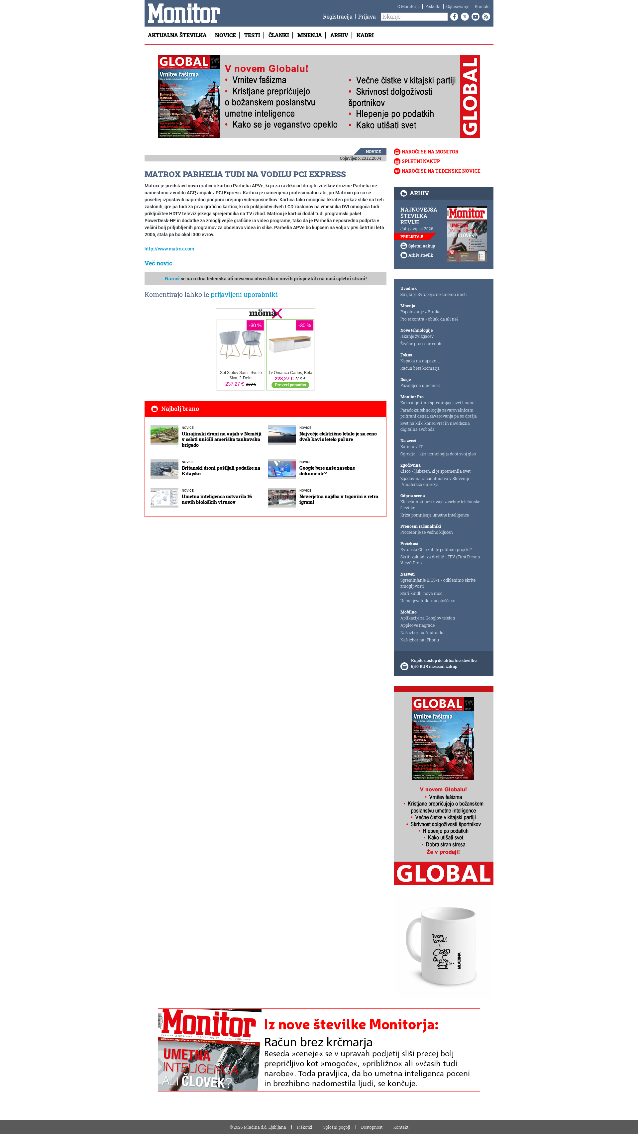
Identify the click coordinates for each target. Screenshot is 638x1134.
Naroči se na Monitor (430, 151)
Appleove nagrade (417, 625)
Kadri (365, 35)
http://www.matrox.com (169, 248)
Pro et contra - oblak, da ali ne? (429, 319)
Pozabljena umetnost (420, 385)
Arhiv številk (420, 255)
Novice (225, 35)
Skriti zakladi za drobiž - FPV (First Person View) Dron (440, 559)
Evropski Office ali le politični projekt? (436, 549)
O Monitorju (408, 6)
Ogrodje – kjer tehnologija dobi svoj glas (438, 453)
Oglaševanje (457, 6)
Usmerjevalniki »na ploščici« (427, 600)
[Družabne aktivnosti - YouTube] (474, 17)
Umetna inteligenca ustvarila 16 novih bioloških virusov (217, 499)
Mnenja (309, 35)
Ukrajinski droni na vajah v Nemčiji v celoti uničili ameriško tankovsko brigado (222, 439)
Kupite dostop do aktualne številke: (444, 660)
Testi (252, 35)
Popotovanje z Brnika (420, 311)
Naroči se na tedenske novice (441, 171)
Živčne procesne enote (421, 343)
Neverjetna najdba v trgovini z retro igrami (338, 499)
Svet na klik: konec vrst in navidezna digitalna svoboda (435, 426)
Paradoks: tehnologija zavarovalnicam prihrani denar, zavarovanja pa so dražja (438, 413)
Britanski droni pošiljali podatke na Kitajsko (221, 471)
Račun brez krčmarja (420, 368)
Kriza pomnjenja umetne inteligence (434, 515)
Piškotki (433, 6)
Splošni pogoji (336, 1127)
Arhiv (339, 35)
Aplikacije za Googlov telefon (427, 617)
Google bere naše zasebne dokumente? (327, 471)
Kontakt (482, 6)
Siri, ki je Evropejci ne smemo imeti (433, 294)
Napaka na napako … (420, 360)
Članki (278, 35)
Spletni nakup (421, 161)
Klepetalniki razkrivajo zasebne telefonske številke (440, 504)
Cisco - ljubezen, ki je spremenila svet (435, 471)
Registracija (338, 16)
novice (373, 151)
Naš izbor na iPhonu (419, 639)
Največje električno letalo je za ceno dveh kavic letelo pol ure (338, 436)
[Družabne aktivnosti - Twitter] (463, 17)
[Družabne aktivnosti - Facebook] (453, 17)
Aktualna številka (177, 35)
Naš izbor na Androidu (421, 632)
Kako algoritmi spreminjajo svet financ (437, 402)
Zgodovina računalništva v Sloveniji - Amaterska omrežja (436, 481)
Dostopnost (371, 1127)
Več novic (158, 263)
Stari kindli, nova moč (421, 593)
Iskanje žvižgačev (417, 336)
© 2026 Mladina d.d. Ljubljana (258, 1127)
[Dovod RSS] (484, 17)
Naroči (172, 278)
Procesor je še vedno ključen (426, 532)
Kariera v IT (411, 446)
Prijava (367, 16)
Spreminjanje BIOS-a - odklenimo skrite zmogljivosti (438, 583)
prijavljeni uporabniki (244, 294)
